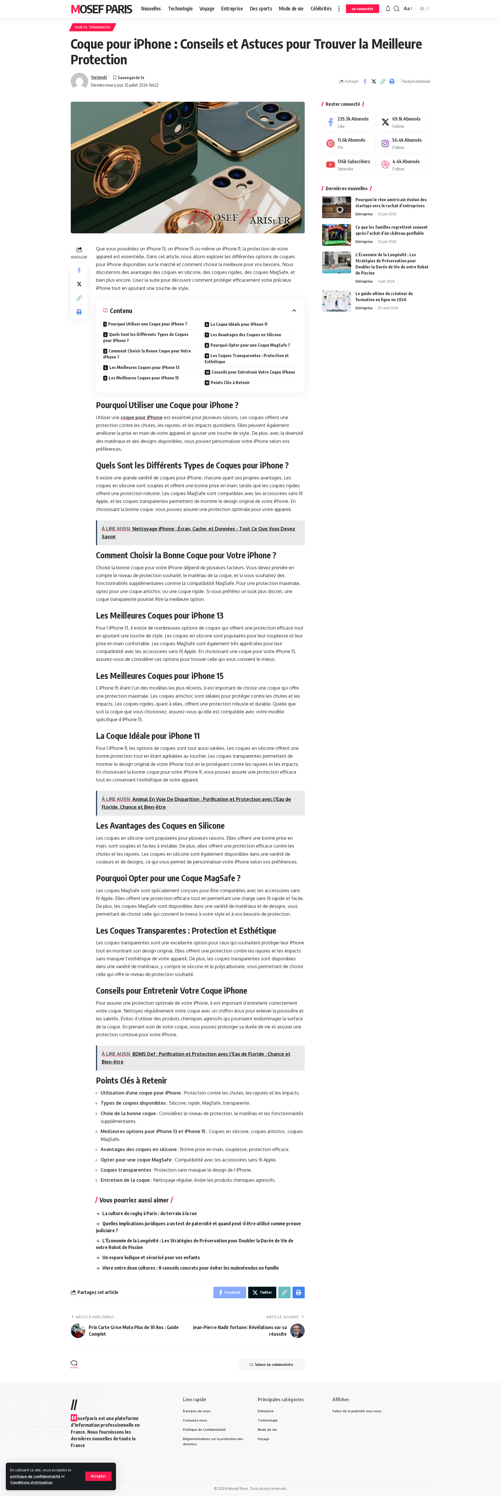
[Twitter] (403, 122)
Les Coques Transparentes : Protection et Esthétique (247, 358)
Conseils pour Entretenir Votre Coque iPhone (253, 372)
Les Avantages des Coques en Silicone (245, 334)
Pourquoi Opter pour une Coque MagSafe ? (250, 345)
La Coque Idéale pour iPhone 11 (238, 324)
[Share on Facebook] (365, 81)
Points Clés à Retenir (230, 382)
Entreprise (364, 214)
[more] (339, 8)
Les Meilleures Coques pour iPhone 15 (144, 377)
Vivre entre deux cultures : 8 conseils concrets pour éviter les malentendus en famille (190, 1268)
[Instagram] (403, 143)
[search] (397, 8)
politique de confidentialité (35, 1476)
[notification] (388, 9)
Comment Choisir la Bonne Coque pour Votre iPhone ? (147, 353)
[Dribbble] (403, 165)
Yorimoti (99, 77)
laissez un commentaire (274, 1364)
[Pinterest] (348, 143)
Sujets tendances (92, 27)
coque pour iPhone (142, 417)
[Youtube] (348, 165)
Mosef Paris (101, 9)
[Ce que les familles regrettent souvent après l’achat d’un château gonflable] (336, 235)
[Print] (392, 81)
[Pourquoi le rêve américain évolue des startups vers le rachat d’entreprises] (336, 207)
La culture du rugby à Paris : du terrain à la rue (149, 1213)
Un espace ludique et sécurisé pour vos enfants (151, 1257)
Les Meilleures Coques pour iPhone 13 (144, 367)
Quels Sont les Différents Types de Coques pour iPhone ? (145, 337)
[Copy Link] (383, 81)
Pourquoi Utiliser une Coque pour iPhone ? (147, 323)
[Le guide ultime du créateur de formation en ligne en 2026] (336, 301)
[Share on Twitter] (374, 81)
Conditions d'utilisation (31, 1482)
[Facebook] (348, 122)
